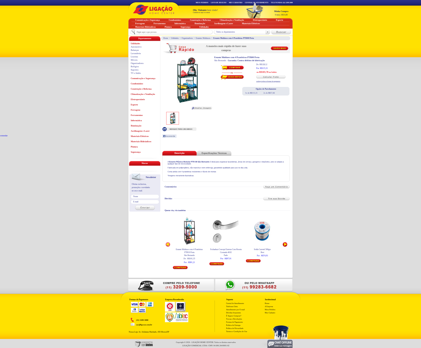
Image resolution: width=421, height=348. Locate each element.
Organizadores (187, 38)
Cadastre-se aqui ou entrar (201, 12)
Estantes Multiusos (203, 38)
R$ (281, 13)
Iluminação (136, 125)
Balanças (135, 50)
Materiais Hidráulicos (141, 141)
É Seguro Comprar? (233, 316)
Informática (136, 120)
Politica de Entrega (233, 325)
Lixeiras (134, 56)
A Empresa (269, 306)
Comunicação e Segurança (143, 78)
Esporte (134, 104)
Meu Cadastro (235, 2)
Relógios (135, 66)
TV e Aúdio (136, 73)
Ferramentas (137, 115)
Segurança (136, 152)
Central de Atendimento (235, 303)
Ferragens (135, 110)
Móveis (134, 60)
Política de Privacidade (234, 328)
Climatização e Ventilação (143, 94)
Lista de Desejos (218, 2)
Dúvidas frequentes (233, 313)
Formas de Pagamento (234, 322)
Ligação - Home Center (153, 9)
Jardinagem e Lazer (140, 131)
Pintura (134, 146)
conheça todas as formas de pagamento (268, 81)
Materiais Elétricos (140, 136)
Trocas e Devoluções (234, 319)
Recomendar (169, 136)
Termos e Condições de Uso (236, 331)
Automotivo (136, 47)
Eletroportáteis (138, 99)
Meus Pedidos (202, 2)
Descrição (179, 153)
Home (165, 38)
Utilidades (175, 38)
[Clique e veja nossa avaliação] (170, 311)
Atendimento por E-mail (235, 310)
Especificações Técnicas (214, 153)
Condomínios (137, 83)
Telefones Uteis (232, 306)
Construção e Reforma (141, 89)
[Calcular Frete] (272, 76)
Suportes (134, 70)
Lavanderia (136, 53)
